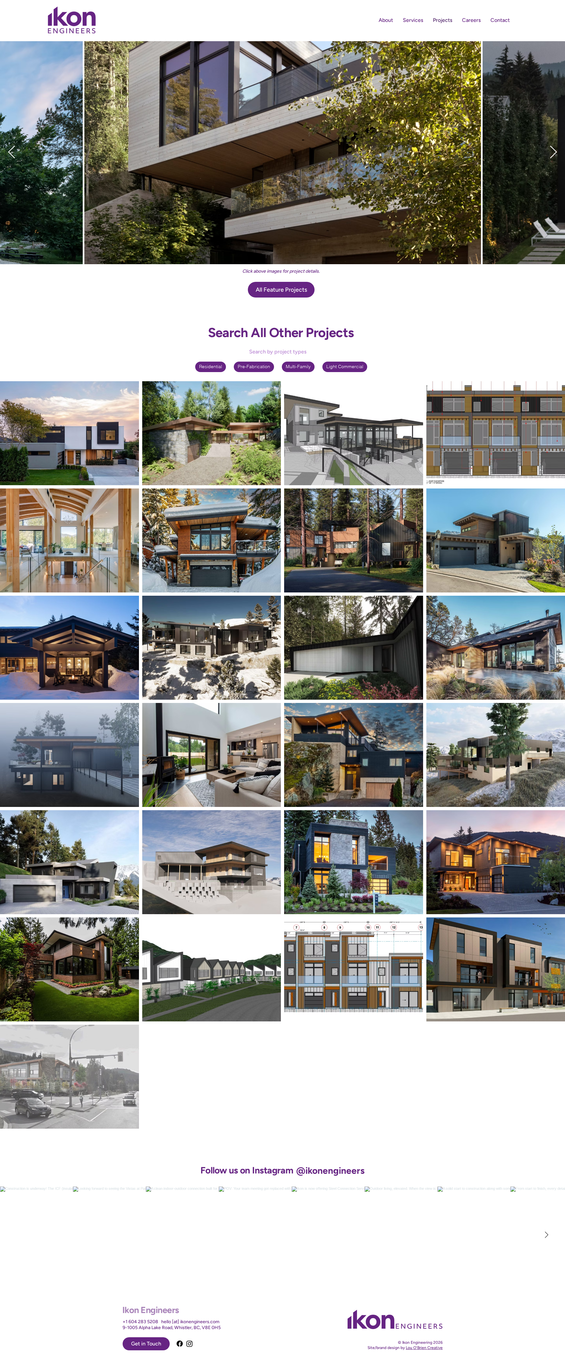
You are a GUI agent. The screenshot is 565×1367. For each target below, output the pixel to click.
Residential (210, 366)
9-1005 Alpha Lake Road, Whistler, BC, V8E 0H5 (172, 1327)
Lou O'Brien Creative (424, 1347)
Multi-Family (298, 366)
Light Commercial (344, 366)
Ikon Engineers (150, 1310)
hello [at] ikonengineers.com (190, 1321)
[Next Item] (553, 152)
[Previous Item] (12, 152)
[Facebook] (180, 1344)
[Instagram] (189, 1344)
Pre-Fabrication (254, 366)
